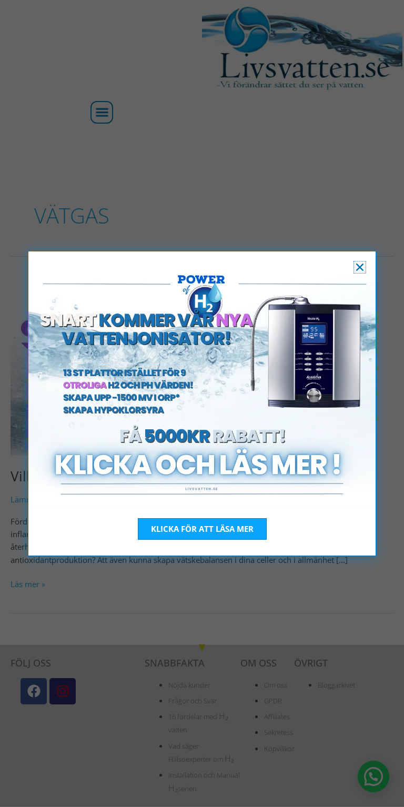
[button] (360, 267)
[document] (202, 403)
